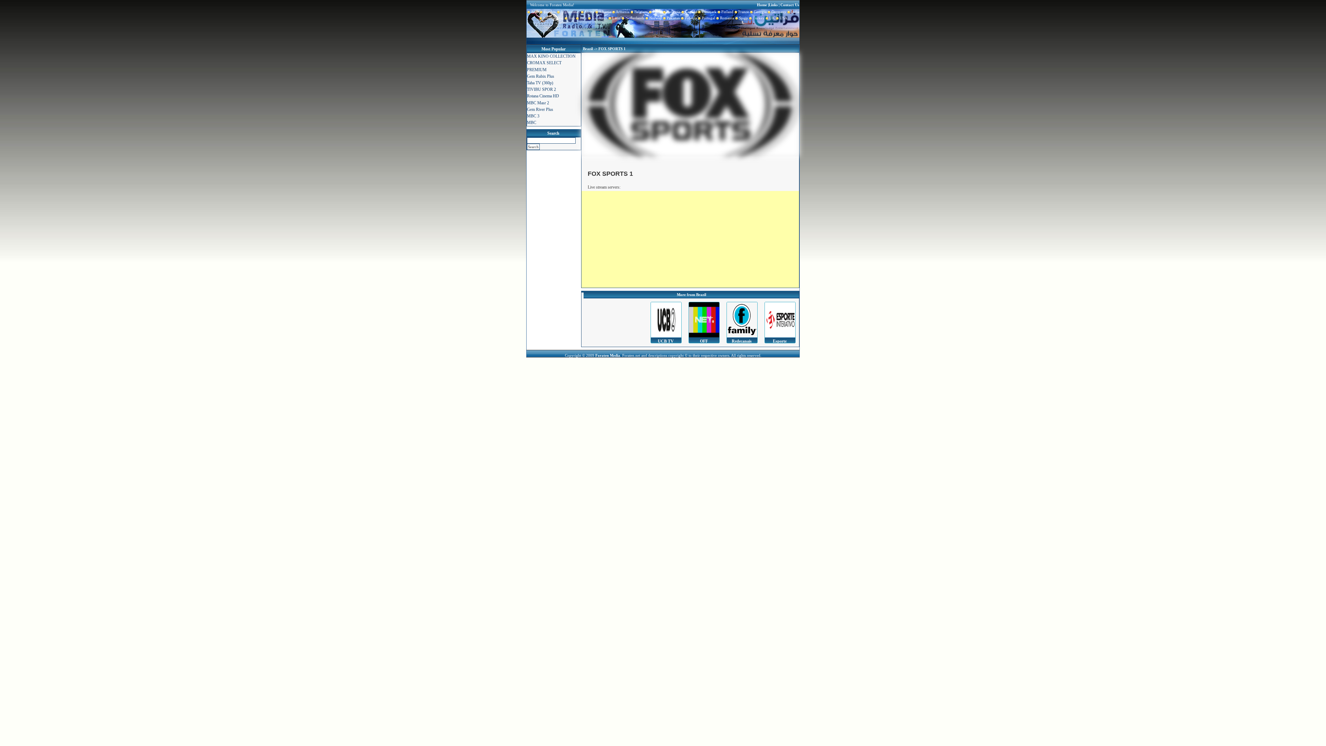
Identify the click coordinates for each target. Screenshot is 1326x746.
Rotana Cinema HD (543, 96)
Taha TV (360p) (540, 82)
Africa (589, 12)
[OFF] (704, 319)
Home (762, 5)
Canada (690, 12)
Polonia (690, 18)
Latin (616, 18)
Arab (534, 12)
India (794, 12)
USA (783, 18)
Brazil (657, 12)
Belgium (640, 12)
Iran (571, 18)
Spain (743, 18)
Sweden (549, 12)
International (553, 18)
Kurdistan (599, 18)
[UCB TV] (666, 319)
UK (771, 18)
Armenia (622, 12)
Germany (778, 12)
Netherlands (634, 18)
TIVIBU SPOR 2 (541, 89)
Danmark (709, 12)
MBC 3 (533, 116)
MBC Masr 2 (538, 103)
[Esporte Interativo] (780, 319)
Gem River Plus (540, 109)
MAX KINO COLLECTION (551, 56)
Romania (726, 18)
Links (773, 5)
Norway (655, 18)
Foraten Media (607, 355)
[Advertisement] (690, 239)
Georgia (760, 12)
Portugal (708, 18)
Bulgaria (673, 12)
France (743, 12)
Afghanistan (570, 12)
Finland (726, 12)
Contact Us (789, 5)
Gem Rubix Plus (540, 76)
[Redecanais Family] (742, 319)
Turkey (758, 18)
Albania (604, 12)
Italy (583, 18)
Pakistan (673, 18)
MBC (531, 122)
